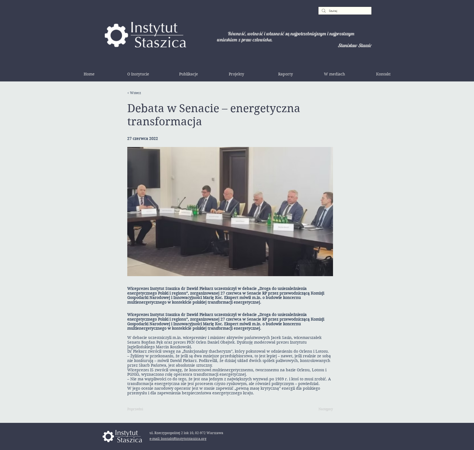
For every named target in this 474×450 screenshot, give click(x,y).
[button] (138, 74)
